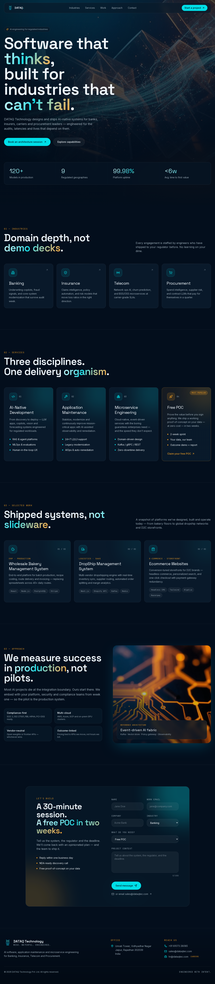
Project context (122, 848)
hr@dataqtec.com (184, 956)
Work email (154, 799)
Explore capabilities (68, 141)
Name (114, 799)
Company (116, 816)
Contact (132, 7)
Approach (117, 7)
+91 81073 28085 (178, 945)
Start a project (192, 7)
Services (90, 7)
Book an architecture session (25, 141)
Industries (74, 7)
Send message (124, 885)
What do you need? (123, 832)
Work (103, 7)
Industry (152, 816)
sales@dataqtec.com (180, 951)
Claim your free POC (179, 453)
